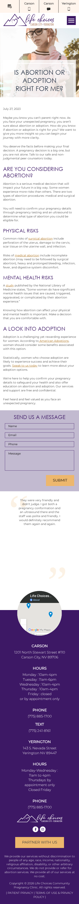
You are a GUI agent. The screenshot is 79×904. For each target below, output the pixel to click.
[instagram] (43, 785)
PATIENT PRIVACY (21, 849)
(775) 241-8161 (40, 687)
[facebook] (35, 785)
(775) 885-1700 (40, 673)
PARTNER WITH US (39, 798)
